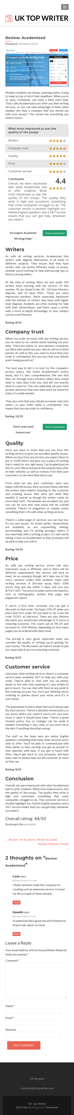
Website (10, 1029)
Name (10, 1006)
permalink (30, 824)
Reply (16, 902)
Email (9, 1017)
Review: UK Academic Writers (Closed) (31, 839)
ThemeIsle (51, 1107)
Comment (12, 960)
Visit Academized (54, 233)
